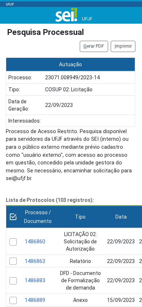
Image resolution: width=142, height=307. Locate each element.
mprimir (123, 46)
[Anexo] (13, 300)
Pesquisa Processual (45, 32)
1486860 (35, 241)
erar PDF (93, 46)
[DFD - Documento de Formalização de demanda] (13, 280)
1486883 (35, 280)
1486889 (35, 300)
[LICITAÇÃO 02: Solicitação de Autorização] (13, 242)
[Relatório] (13, 261)
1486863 (35, 261)
